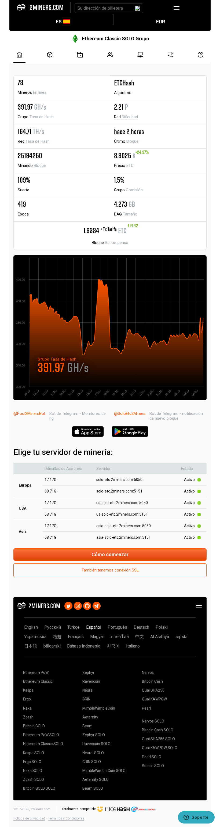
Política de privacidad (29, 818)
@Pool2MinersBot (29, 413)
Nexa (27, 708)
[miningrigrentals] (143, 809)
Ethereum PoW (36, 672)
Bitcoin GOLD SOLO (39, 788)
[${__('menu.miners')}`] (110, 54)
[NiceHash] (113, 809)
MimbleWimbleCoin (98, 708)
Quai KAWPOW (154, 699)
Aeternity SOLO (95, 779)
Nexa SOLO (32, 770)
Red (126, 116)
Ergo (27, 699)
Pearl (146, 708)
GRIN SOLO (91, 762)
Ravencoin (91, 681)
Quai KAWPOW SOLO (159, 748)
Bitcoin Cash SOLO (157, 730)
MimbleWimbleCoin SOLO (104, 770)
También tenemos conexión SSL (110, 570)
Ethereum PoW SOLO (41, 735)
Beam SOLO (92, 788)
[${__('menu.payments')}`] (80, 54)
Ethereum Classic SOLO (43, 744)
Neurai (87, 690)
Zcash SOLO (33, 779)
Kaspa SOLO (33, 753)
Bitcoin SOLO (153, 766)
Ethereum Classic (38, 681)
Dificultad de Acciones (63, 468)
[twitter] (68, 605)
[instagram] (78, 605)
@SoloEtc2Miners (129, 413)
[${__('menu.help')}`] (200, 54)
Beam (87, 726)
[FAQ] (170, 54)
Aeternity (90, 717)
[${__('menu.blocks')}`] (50, 54)
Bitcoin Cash (152, 681)
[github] (87, 605)
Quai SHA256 (153, 690)
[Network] (140, 54)
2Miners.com (40, 809)
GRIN (86, 699)
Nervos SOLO (153, 721)
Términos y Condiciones (66, 818)
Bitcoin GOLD (34, 726)
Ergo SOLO (32, 762)
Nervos (148, 672)
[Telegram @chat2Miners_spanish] (97, 605)
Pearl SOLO (151, 757)
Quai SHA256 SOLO (158, 739)
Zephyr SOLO (93, 735)
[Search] (137, 8)
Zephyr (88, 672)
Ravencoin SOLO (96, 744)
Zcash (28, 717)
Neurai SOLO (93, 753)
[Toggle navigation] (176, 8)
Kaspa (28, 690)
